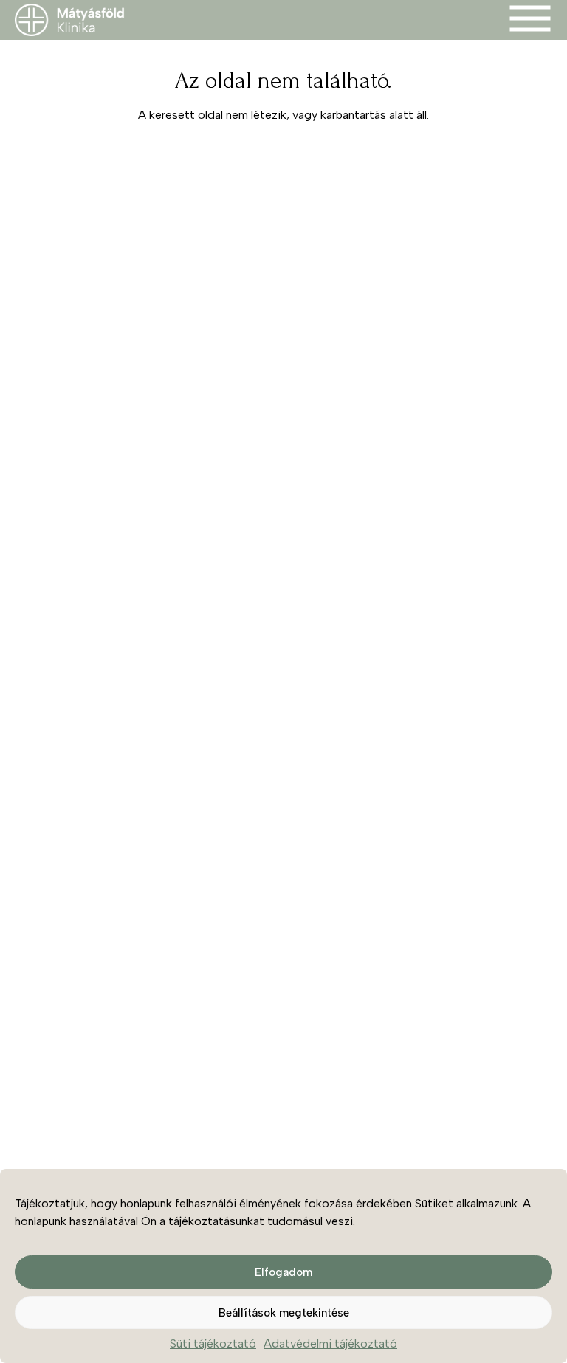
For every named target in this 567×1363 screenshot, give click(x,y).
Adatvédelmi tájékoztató (330, 1343)
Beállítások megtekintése (284, 1312)
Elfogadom (283, 1272)
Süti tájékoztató (213, 1343)
